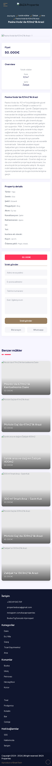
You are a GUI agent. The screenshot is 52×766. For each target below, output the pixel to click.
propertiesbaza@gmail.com (19, 607)
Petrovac (8, 676)
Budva (7, 665)
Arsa (43, 16)
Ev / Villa (7, 636)
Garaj (6, 642)
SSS (6, 735)
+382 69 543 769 (14, 602)
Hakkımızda (9, 740)
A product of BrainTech (12, 762)
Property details (14, 186)
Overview (10, 64)
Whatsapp (38, 330)
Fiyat (7, 47)
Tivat (6, 700)
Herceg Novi (9, 682)
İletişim (7, 745)
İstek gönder (26, 321)
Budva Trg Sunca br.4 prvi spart (20, 618)
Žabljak (35, 16)
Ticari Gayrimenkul (12, 647)
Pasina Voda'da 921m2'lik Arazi (21, 97)
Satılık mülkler (23, 16)
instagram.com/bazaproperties (21, 612)
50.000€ (26, 257)
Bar (5, 716)
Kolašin (7, 711)
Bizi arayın (16, 330)
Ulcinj (6, 671)
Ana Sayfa (11, 16)
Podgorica (8, 705)
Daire (6, 631)
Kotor (6, 687)
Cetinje (7, 722)
